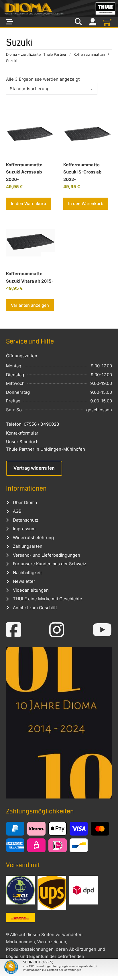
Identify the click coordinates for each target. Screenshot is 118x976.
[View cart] (107, 22)
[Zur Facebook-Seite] (13, 630)
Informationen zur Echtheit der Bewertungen (52, 969)
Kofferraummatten (89, 54)
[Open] (9, 22)
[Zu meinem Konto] (93, 22)
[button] (28, 204)
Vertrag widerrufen (34, 468)
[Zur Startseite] (59, 8)
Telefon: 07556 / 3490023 (32, 424)
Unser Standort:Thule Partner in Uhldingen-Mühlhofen (45, 445)
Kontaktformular (22, 433)
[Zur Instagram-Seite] (56, 630)
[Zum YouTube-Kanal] (102, 630)
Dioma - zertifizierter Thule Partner (36, 54)
